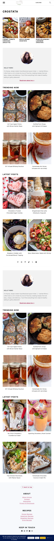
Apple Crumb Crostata (24, 40)
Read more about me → (27, 80)
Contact (27, 499)
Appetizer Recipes (27, 516)
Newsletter (27, 501)
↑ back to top (27, 487)
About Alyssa (27, 497)
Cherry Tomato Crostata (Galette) (9, 41)
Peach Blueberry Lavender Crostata (43, 41)
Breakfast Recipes (27, 518)
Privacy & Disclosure (27, 503)
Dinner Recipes (27, 514)
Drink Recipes (27, 520)
